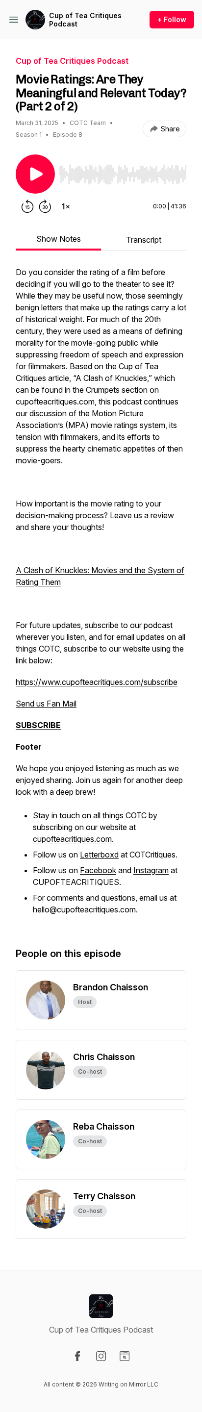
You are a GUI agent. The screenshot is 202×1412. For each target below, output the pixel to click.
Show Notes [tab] (58, 239)
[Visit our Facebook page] (77, 1356)
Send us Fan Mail (46, 703)
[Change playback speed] (66, 206)
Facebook (98, 870)
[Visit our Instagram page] (101, 1356)
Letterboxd (99, 854)
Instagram (151, 870)
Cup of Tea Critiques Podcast (85, 19)
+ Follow (171, 19)
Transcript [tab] (143, 240)
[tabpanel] (101, 596)
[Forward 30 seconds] (45, 206)
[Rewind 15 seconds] (27, 206)
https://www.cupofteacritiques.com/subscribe (96, 682)
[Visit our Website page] (124, 1356)
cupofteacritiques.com (72, 839)
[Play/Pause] (35, 174)
